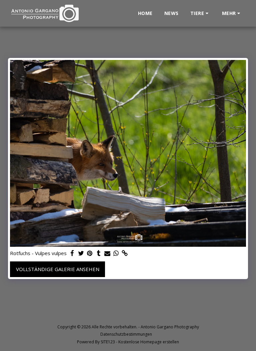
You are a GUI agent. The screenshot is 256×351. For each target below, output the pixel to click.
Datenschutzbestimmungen (126, 334)
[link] (125, 253)
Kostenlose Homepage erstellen (148, 342)
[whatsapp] (116, 253)
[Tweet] (81, 253)
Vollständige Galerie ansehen (57, 269)
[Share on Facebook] (72, 253)
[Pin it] (90, 253)
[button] (200, 13)
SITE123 (108, 342)
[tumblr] (98, 253)
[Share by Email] (107, 253)
